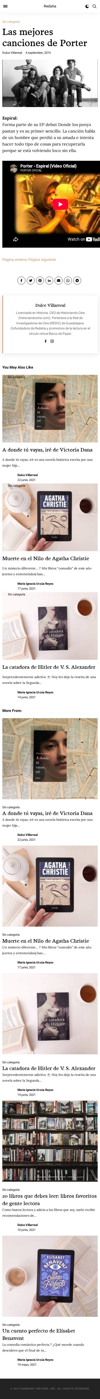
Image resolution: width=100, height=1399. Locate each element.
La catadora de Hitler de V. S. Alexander (48, 667)
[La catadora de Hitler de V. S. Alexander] (50, 1013)
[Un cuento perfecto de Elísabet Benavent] (50, 1276)
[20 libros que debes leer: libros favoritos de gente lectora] (50, 1141)
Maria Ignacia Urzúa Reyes (35, 583)
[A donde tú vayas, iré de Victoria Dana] (50, 758)
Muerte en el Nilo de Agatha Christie (45, 558)
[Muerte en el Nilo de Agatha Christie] (50, 886)
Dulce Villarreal (12, 52)
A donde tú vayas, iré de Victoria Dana (47, 449)
